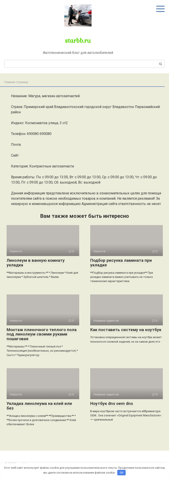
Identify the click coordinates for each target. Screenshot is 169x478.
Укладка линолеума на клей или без (39, 406)
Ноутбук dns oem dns (111, 403)
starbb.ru (78, 40)
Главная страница (16, 82)
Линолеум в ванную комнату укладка (36, 262)
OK (121, 472)
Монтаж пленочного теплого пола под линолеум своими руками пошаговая (42, 334)
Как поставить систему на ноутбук (125, 329)
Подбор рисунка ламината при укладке (121, 262)
